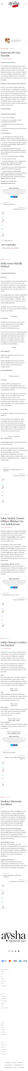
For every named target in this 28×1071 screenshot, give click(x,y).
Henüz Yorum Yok (8, 240)
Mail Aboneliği (8, 1065)
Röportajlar (3, 981)
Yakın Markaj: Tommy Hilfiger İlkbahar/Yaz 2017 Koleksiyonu (12, 521)
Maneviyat (3, 1047)
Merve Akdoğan (8, 58)
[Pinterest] (18, 951)
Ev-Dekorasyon (4, 1049)
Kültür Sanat (3, 1051)
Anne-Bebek (3, 996)
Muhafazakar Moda (5, 969)
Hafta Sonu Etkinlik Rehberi (11, 265)
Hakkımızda (7, 1062)
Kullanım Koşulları (18, 1065)
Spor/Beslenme (4, 48)
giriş (13, 248)
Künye (15, 1067)
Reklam (14, 1062)
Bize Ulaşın (21, 1067)
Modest (2, 978)
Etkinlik (3, 259)
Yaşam (2, 1042)
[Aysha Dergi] (14, 4)
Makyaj (2, 638)
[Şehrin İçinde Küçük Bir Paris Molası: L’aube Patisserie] (5, 40)
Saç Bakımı (3, 1032)
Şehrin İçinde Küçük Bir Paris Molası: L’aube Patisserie (14, 41)
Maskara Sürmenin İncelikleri (11, 803)
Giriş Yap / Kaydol (4, 1007)
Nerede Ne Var (4, 1054)
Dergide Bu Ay (4, 985)
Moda (2, 974)
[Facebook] (8, 951)
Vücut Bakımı (3, 1034)
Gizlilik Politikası (8, 1067)
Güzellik (2, 1022)
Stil (2, 514)
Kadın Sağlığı (3, 998)
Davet (2, 1005)
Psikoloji (2, 1003)
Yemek (2, 983)
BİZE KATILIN (20, 1062)
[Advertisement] (14, 23)
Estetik (2, 1027)
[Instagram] (12, 951)
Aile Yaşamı (3, 1044)
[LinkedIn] (15, 951)
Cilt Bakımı (3, 1029)
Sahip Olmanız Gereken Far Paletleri (14, 644)
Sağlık (2, 993)
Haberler (2, 971)
